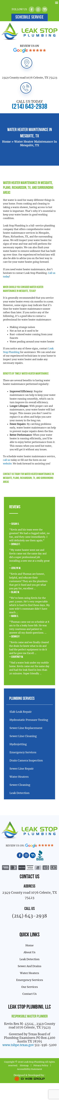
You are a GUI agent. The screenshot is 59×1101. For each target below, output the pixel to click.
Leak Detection (19, 793)
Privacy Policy (40, 1065)
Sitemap (24, 1065)
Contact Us (8, 474)
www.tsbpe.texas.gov (18, 1045)
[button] (56, 2)
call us (6, 460)
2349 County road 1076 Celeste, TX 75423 (29, 77)
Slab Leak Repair (21, 711)
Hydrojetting (18, 744)
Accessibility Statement (29, 1069)
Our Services (29, 987)
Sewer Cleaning (20, 785)
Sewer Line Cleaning (23, 736)
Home (6, 141)
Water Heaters (19, 776)
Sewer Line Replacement (26, 728)
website (7, 463)
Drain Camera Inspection (26, 760)
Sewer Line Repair (22, 768)
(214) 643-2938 (29, 107)
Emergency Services (23, 752)
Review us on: (15, 845)
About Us (29, 952)
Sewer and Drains (29, 966)
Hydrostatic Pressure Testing (29, 720)
